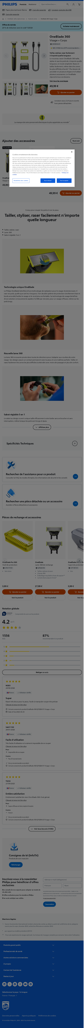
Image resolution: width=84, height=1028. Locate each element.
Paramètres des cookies (20, 181)
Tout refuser (47, 181)
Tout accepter (63, 181)
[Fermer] (71, 151)
